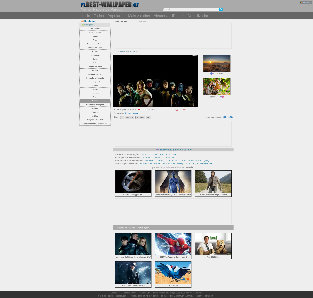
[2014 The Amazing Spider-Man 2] (173, 255)
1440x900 (160, 161)
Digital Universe (95, 74)
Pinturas (95, 112)
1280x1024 (158, 154)
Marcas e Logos (95, 48)
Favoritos (133, 293)
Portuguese (307, 3)
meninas (95, 93)
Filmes (95, 101)
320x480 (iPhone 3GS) (150, 164)
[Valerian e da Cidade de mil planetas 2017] (133, 255)
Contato (124, 293)
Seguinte (213, 97)
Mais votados (139, 16)
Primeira (140, 117)
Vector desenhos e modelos (95, 124)
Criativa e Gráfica (95, 67)
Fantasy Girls (95, 82)
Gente (95, 59)
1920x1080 (170, 157)
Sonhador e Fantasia (95, 78)
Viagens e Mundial (95, 120)
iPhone (178, 16)
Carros (95, 51)
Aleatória (161, 16)
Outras (95, 108)
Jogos (95, 89)
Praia (95, 40)
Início (85, 16)
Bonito (95, 70)
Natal (95, 63)
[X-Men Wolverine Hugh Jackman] (213, 192)
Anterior (220, 73)
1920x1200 (228, 117)
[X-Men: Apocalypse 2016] (133, 192)
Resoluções (89, 21)
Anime (95, 36)
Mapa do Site (144, 293)
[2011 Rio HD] (173, 283)
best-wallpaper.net (193, 293)
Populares (116, 16)
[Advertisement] (173, 41)
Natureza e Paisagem (95, 105)
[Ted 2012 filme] (213, 255)
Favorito (182, 110)
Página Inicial (158, 293)
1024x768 (145, 154)
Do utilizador (198, 16)
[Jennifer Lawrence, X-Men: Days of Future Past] (173, 192)
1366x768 (146, 157)
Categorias (89, 25)
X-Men (143, 21)
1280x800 (149, 161)
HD (148, 117)
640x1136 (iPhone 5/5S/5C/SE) (199, 164)
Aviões (95, 116)
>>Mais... (190, 167)
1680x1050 (173, 161)
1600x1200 (171, 154)
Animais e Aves (95, 32)
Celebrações (95, 55)
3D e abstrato (95, 29)
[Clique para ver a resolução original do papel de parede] (155, 81)
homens (129, 117)
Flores (95, 86)
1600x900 (157, 157)
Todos (99, 16)
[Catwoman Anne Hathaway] (133, 283)
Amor (95, 97)
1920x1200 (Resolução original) (195, 161)
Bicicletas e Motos (95, 44)
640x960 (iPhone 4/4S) (173, 164)
